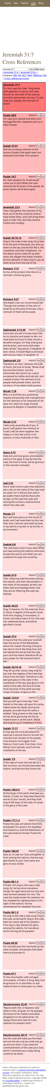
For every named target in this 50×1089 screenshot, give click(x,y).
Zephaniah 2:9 (11, 360)
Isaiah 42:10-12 (12, 238)
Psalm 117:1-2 (11, 820)
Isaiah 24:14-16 (12, 667)
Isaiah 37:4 (9, 636)
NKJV (29, 75)
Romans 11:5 (11, 268)
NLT (24, 75)
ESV (45, 75)
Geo (16, 3)
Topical (24, 3)
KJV (19, 75)
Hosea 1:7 (9, 513)
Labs (33, 3)
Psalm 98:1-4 (10, 881)
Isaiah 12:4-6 (11, 697)
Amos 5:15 (9, 452)
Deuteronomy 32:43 (15, 1004)
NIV (15, 75)
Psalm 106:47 (11, 851)
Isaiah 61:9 (9, 575)
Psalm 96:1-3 (10, 912)
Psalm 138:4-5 (11, 789)
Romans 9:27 (11, 299)
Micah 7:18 (9, 391)
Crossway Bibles (12, 1080)
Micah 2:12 (9, 421)
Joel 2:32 (8, 483)
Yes (38, 115)
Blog (41, 3)
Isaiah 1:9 (9, 759)
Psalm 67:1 (9, 973)
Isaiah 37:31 (10, 146)
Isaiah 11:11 (10, 728)
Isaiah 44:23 (10, 605)
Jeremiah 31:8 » (29, 72)
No (43, 115)
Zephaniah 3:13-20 (14, 330)
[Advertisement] (25, 28)
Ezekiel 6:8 (9, 544)
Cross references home (16, 78)
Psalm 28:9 (9, 115)
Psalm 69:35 (10, 943)
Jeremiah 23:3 (11, 207)
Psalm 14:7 (9, 176)
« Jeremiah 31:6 (10, 72)
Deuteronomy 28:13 (15, 1035)
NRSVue (37, 75)
